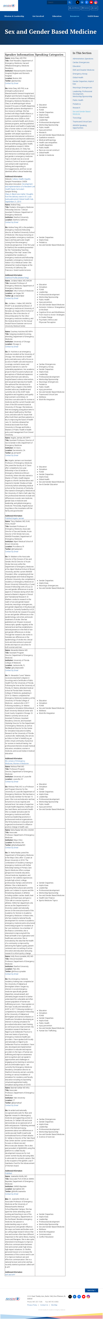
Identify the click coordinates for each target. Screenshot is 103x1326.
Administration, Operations (83, 59)
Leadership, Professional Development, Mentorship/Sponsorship (82, 93)
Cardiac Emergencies (81, 62)
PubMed (8, 1173)
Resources (74, 16)
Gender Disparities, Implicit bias (83, 82)
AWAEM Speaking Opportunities (80, 126)
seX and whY (10, 1275)
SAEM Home (93, 16)
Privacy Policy (32, 1305)
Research (76, 108)
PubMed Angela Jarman (14, 518)
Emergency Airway (80, 74)
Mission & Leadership (14, 16)
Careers (86, 8)
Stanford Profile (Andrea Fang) (17, 278)
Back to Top (91, 1290)
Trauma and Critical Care (82, 122)
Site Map (54, 1305)
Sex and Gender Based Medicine (81, 112)
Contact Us (44, 1305)
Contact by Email (11, 83)
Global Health (78, 77)
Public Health (78, 100)
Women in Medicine (21, 763)
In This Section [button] (82, 53)
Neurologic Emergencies (82, 87)
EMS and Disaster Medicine (83, 70)
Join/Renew (75, 8)
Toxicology (77, 118)
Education (56, 16)
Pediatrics (77, 104)
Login (95, 8)
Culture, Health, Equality (21, 179)
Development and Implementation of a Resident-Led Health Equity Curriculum (20, 186)
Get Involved (38, 16)
